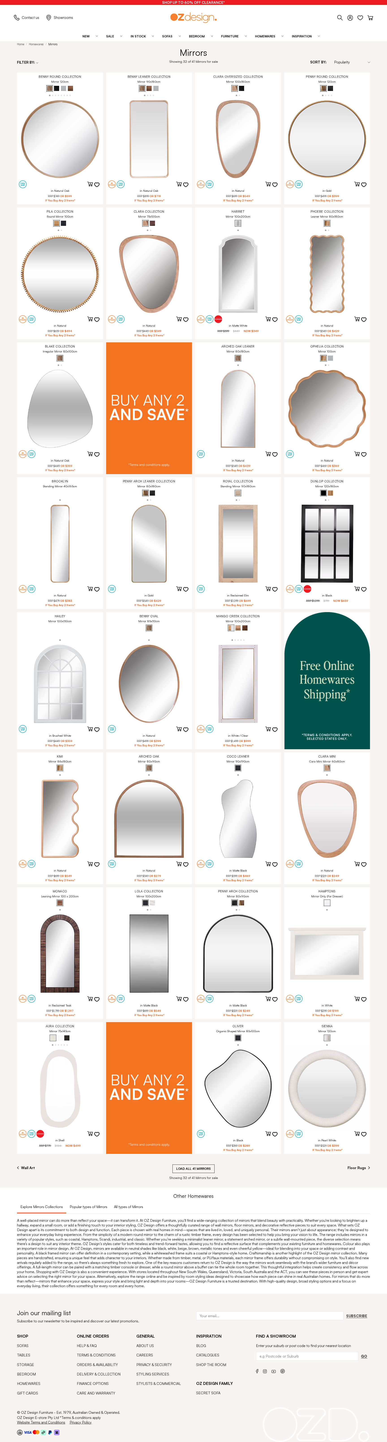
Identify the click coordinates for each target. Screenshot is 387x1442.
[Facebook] (257, 1370)
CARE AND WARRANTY (96, 1393)
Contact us (30, 17)
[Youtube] (273, 1370)
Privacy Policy (81, 1422)
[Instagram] (265, 1370)
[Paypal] (50, 1432)
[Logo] (193, 17)
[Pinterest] (282, 1370)
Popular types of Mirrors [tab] (88, 1207)
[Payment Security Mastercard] (36, 1432)
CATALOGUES (207, 1355)
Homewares (36, 44)
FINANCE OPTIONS (93, 1383)
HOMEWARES (28, 1383)
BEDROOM (26, 1374)
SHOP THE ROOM (211, 1364)
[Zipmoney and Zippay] (57, 1432)
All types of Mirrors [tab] (128, 1207)
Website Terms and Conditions (41, 1422)
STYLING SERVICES (152, 1374)
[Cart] (370, 17)
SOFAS (22, 1345)
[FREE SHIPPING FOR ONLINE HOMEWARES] (327, 680)
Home (20, 44)
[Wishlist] (362, 17)
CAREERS (144, 1355)
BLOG (201, 1345)
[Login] (352, 17)
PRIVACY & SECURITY (154, 1364)
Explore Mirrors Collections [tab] (41, 1207)
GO (364, 1356)
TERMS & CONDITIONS (96, 1355)
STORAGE (25, 1364)
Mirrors (53, 44)
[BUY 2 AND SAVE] (149, 408)
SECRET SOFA (208, 1393)
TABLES (23, 1355)
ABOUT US (145, 1345)
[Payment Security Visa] (28, 1432)
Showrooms (63, 17)
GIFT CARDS (27, 1393)
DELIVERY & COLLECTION (98, 1374)
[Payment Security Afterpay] (43, 1432)
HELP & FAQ (87, 1345)
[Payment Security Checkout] (20, 1432)
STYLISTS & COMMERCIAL (158, 1383)
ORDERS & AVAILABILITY (97, 1364)
